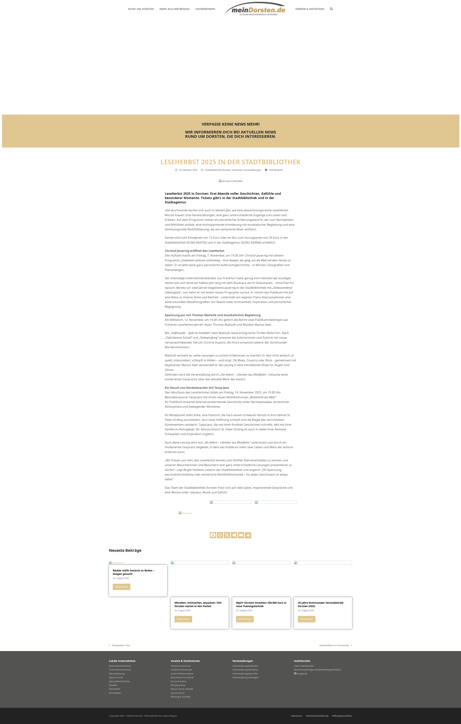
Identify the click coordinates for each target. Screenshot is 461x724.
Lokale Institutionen (181, 669)
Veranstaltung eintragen (245, 677)
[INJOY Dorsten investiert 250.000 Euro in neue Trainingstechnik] (261, 578)
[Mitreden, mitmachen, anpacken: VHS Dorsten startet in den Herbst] (200, 578)
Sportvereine (178, 692)
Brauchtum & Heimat (182, 677)
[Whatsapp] (220, 535)
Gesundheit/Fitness (119, 681)
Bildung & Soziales (180, 696)
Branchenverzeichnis (120, 665)
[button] (331, 9)
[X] (227, 535)
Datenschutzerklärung (317, 715)
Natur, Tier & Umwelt (182, 688)
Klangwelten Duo (119, 645)
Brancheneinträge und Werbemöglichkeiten (317, 669)
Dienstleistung (116, 673)
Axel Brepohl (276, 169)
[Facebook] (213, 535)
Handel (113, 685)
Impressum (296, 715)
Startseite (237, 169)
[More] (248, 535)
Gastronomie (116, 677)
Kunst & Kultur (179, 681)
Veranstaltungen (252, 169)
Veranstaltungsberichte (245, 673)
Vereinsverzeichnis (181, 665)
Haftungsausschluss (342, 715)
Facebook (301, 673)
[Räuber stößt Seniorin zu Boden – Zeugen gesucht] (116, 562)
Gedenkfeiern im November (334, 645)
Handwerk (114, 688)
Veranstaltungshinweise (245, 669)
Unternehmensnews (120, 669)
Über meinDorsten (304, 665)
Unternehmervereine (182, 673)
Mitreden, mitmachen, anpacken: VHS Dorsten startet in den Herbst (197, 604)
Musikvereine (178, 685)
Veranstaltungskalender (245, 665)
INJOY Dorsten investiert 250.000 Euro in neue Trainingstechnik (261, 604)
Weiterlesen (121, 586)
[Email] (241, 535)
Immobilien (115, 692)
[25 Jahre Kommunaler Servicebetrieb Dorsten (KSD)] (323, 578)
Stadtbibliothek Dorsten (218, 169)
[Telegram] (234, 535)
